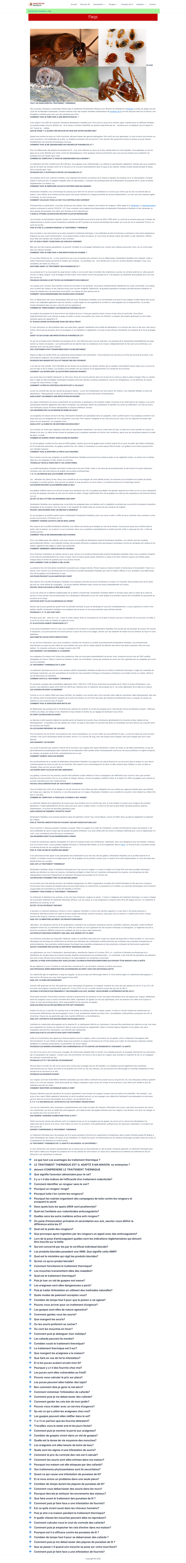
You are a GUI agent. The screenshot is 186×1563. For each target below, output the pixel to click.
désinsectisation (149, 205)
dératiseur (135, 205)
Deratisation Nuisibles (37, 11)
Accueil (74, 4)
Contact (152, 4)
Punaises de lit (127, 4)
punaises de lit (116, 111)
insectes (130, 109)
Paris (123, 844)
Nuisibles (140, 4)
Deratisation (98, 4)
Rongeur (112, 4)
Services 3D (85, 4)
